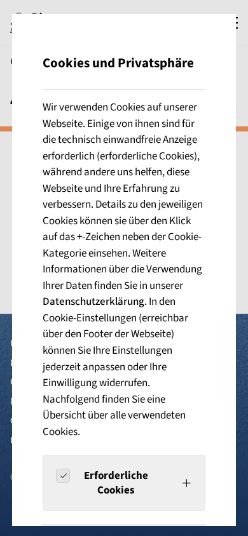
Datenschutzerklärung (93, 301)
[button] (124, 483)
